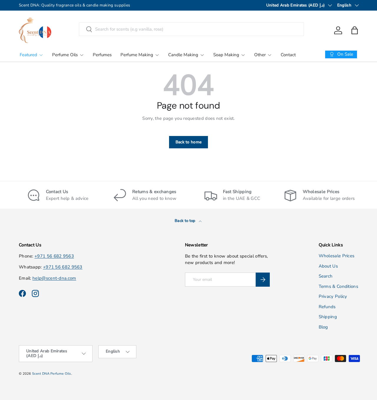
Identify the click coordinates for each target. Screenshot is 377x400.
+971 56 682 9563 (54, 256)
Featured (28, 55)
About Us (328, 266)
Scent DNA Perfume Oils (51, 373)
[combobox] (191, 29)
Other (260, 55)
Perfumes (102, 55)
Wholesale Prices (337, 256)
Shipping (328, 317)
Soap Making (226, 55)
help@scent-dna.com (54, 278)
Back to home (189, 142)
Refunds (327, 307)
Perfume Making (136, 55)
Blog (323, 327)
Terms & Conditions (338, 286)
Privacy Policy (333, 297)
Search (326, 276)
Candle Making (183, 55)
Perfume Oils (65, 55)
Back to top (185, 220)
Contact (288, 55)
